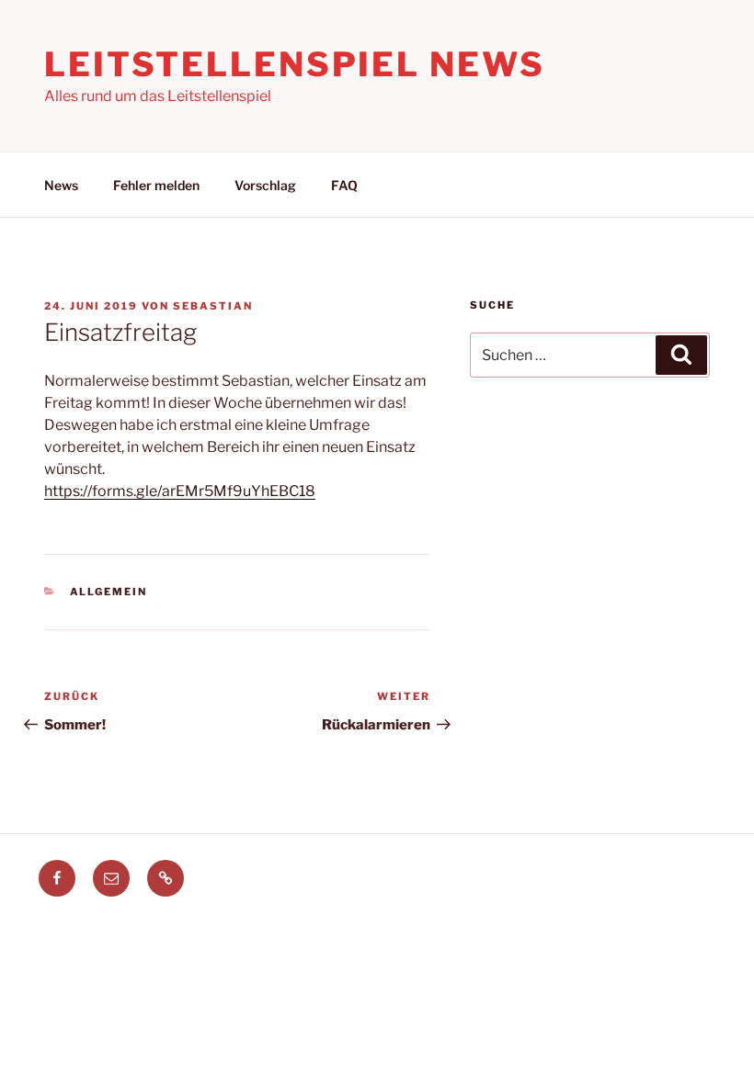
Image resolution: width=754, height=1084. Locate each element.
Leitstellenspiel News (294, 64)
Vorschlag (265, 185)
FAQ (344, 185)
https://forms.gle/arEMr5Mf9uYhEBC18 (179, 491)
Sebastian (213, 305)
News (61, 185)
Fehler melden (156, 185)
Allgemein (109, 591)
